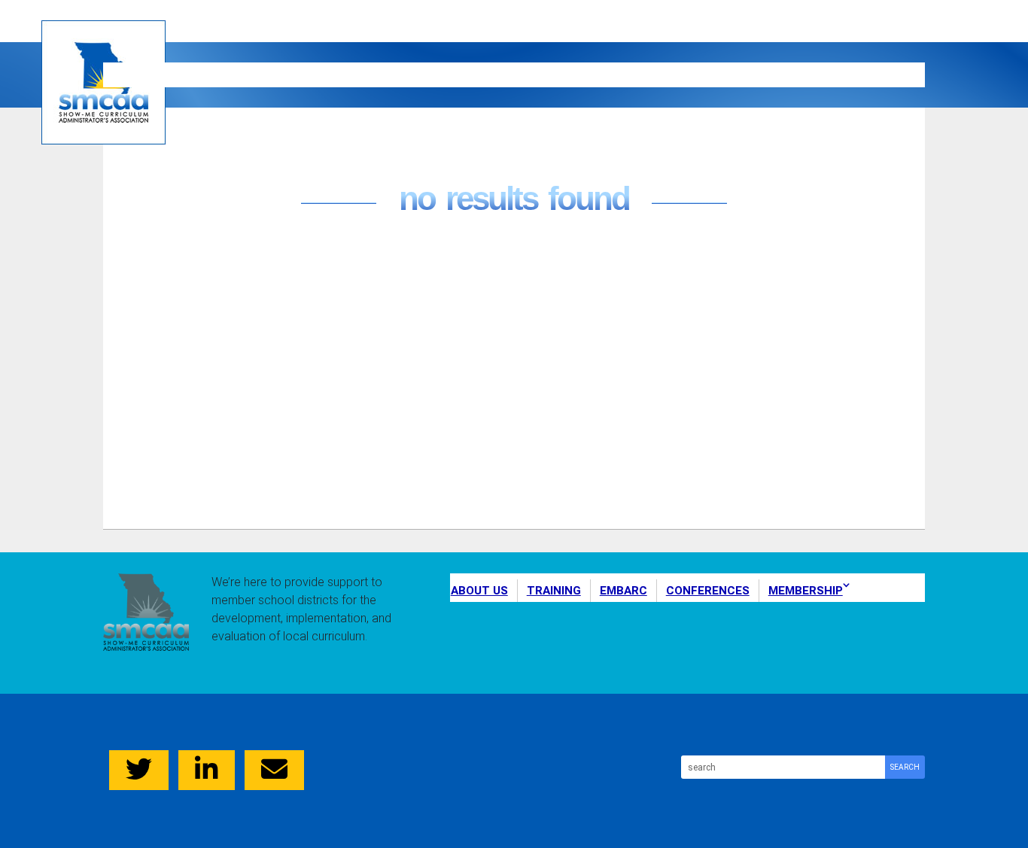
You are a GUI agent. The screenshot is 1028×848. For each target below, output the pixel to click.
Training (320, 73)
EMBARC (459, 73)
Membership (823, 73)
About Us (171, 73)
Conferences (629, 73)
